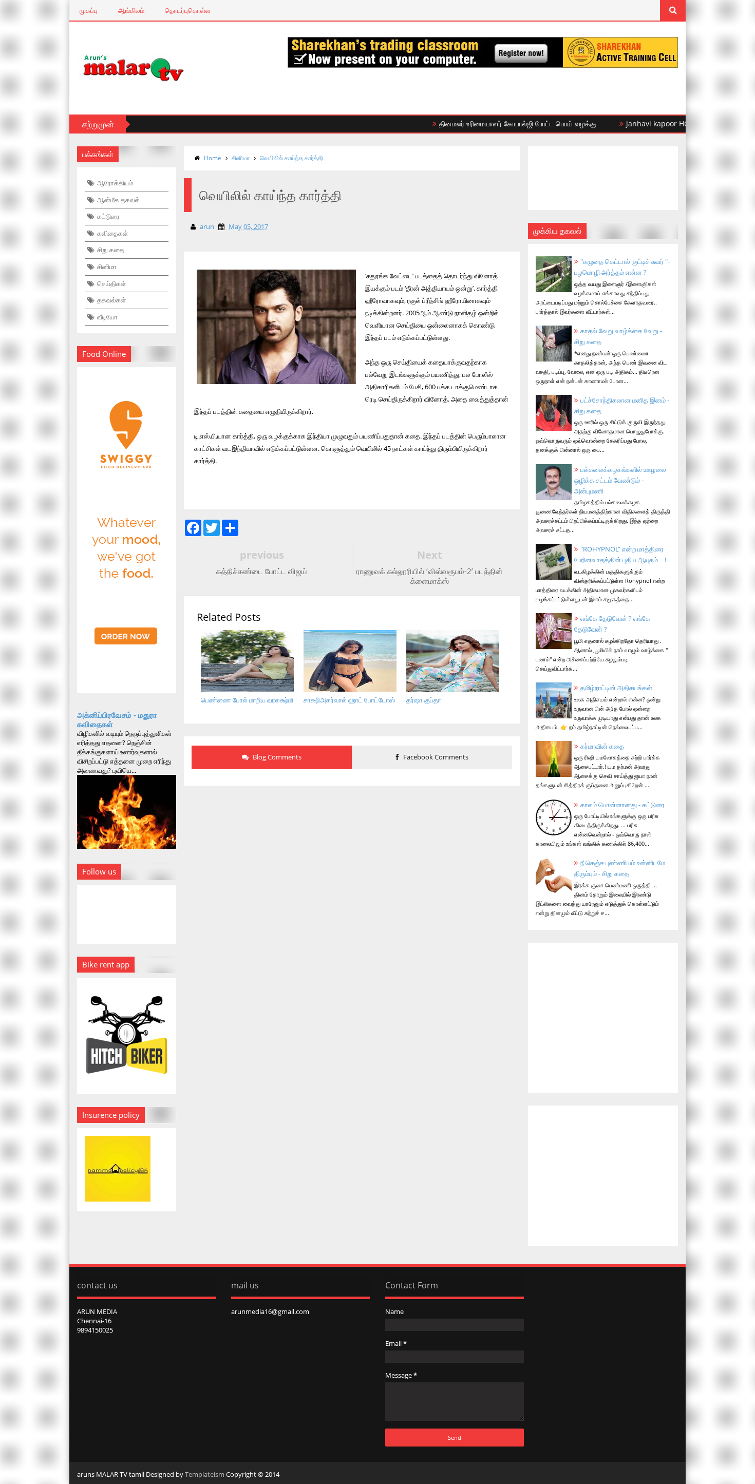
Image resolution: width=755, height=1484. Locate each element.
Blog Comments (276, 757)
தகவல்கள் (111, 300)
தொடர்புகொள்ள (188, 10)
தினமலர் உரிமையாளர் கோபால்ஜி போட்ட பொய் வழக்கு (492, 123)
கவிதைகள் (112, 233)
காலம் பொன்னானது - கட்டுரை (622, 804)
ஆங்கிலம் (131, 10)
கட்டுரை (108, 216)
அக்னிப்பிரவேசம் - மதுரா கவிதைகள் (117, 719)
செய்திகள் (111, 283)
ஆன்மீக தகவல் (118, 199)
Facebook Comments (435, 757)
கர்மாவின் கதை (602, 746)
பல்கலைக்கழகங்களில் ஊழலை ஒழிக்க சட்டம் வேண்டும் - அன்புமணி (620, 480)
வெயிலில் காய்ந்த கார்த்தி (291, 158)
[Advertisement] (352, 871)
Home (212, 158)
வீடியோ (107, 316)
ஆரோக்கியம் (115, 182)
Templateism (204, 1474)
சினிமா (107, 266)
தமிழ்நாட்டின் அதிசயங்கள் (616, 687)
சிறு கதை (110, 249)
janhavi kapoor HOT (635, 123)
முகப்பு (89, 10)
